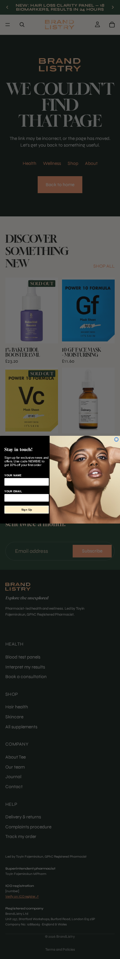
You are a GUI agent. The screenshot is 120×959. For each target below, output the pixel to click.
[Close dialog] (116, 439)
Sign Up (26, 509)
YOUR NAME (12, 475)
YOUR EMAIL (13, 491)
